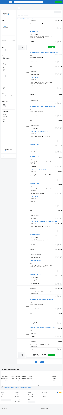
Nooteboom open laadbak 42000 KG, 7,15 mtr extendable (40, 169)
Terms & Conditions (18, 394)
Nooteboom (32, 18)
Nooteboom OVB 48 (34, 196)
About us (2, 394)
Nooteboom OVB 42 (4, 378)
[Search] (14, 1)
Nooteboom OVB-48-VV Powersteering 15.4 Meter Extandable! (41, 299)
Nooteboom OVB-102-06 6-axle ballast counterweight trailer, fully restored (43, 327)
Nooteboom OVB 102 (4, 376)
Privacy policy (17, 396)
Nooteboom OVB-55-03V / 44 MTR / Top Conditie (39, 131)
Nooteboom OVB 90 (4, 385)
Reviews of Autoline (18, 399)
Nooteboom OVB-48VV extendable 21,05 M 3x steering (40, 119)
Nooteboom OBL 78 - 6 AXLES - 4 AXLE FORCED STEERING (41, 209)
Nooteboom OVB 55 (4, 380)
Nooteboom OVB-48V (34, 77)
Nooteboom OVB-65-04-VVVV (35, 274)
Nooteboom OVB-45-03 (34, 286)
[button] (58, 28)
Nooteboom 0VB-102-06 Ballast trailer (37, 65)
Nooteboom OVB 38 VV (34, 144)
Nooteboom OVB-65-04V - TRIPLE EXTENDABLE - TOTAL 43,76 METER (43, 221)
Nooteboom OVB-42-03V (34, 156)
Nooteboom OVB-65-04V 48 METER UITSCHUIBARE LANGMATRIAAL (43, 106)
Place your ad (51, 47)
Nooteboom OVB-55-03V (34, 183)
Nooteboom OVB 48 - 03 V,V (35, 260)
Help (1, 396)
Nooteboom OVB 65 (4, 374)
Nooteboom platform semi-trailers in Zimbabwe (23, 387)
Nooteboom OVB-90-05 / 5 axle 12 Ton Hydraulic (39, 339)
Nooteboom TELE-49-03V (35, 234)
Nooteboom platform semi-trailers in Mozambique (8, 387)
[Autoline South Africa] (4, 1)
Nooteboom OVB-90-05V (34, 31)
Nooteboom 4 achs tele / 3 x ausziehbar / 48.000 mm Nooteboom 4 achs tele (44, 52)
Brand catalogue (17, 401)
